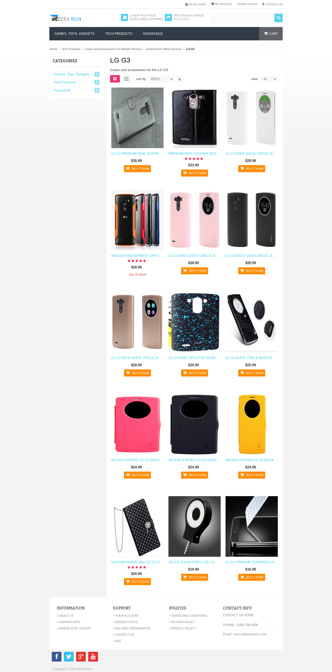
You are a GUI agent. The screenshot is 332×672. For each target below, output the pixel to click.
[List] (126, 78)
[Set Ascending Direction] (179, 79)
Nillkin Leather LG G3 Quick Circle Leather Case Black (194, 460)
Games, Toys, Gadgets (71, 74)
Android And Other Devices (164, 49)
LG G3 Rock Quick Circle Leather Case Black (252, 256)
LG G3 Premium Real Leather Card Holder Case (137, 153)
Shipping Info (68, 622)
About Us (65, 616)
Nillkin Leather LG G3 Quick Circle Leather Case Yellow (252, 460)
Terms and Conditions (188, 616)
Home (53, 49)
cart (273, 34)
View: (254, 79)
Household (62, 90)
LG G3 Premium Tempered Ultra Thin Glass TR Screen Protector (252, 562)
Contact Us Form (238, 615)
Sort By (141, 79)
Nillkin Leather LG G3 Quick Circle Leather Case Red (137, 460)
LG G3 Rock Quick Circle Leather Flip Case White (252, 153)
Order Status (247, 4)
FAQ (117, 641)
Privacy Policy (182, 628)
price (155, 79)
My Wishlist (223, 4)
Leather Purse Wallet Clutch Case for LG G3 (137, 562)
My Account (197, 4)
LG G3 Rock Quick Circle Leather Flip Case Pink (194, 256)
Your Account (126, 616)
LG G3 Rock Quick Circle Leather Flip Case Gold (137, 358)
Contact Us (274, 4)
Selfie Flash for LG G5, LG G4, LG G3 (194, 562)
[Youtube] (93, 657)
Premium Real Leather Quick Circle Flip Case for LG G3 (194, 153)
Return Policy (182, 622)
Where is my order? (74, 628)
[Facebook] (56, 657)
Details (136, 121)
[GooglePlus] (81, 657)
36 (265, 79)
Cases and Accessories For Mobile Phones (113, 49)
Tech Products (71, 49)
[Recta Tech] (76, 22)
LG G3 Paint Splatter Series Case (194, 358)
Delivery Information (131, 628)
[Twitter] (69, 657)
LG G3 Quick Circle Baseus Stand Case (252, 358)
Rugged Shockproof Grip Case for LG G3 (137, 256)
